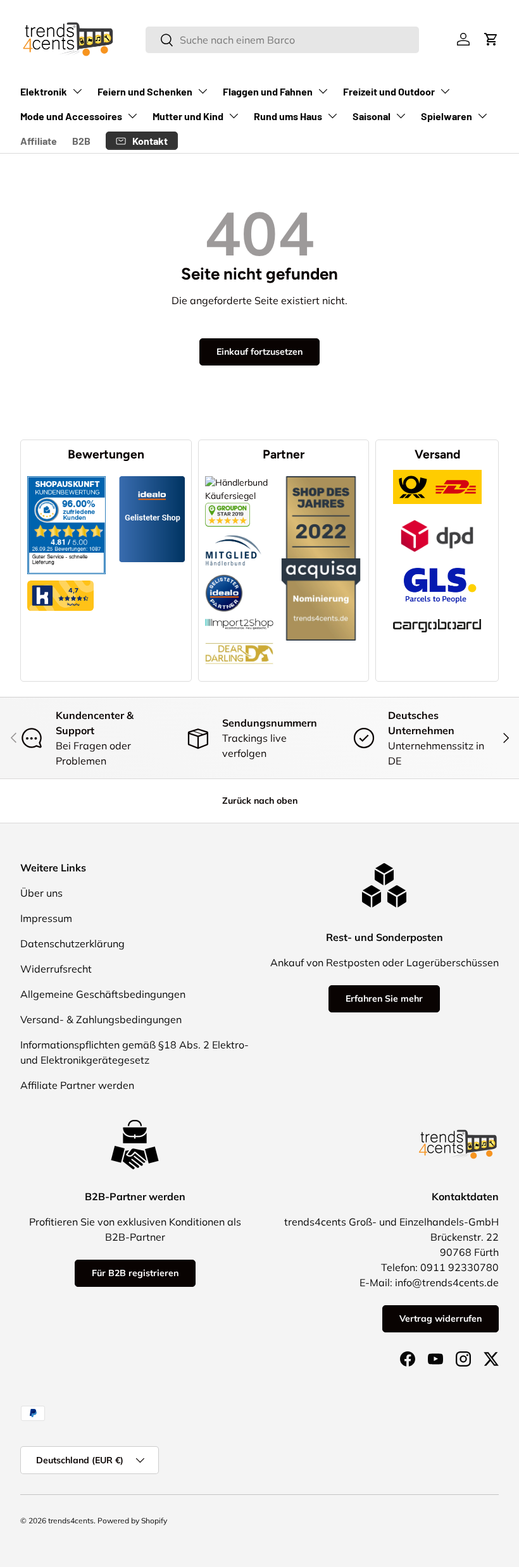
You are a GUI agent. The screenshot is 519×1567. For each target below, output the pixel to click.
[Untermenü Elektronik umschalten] (77, 91)
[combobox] (282, 40)
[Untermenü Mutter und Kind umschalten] (233, 115)
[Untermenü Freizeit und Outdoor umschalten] (445, 91)
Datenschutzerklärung (72, 943)
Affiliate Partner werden (77, 1085)
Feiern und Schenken (144, 91)
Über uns (41, 893)
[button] (491, 39)
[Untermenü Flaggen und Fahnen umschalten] (322, 91)
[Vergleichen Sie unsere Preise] (227, 509)
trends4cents (71, 1520)
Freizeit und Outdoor (389, 91)
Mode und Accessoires (71, 116)
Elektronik (43, 91)
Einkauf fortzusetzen (259, 351)
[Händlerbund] (233, 533)
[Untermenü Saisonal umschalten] (400, 115)
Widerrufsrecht (56, 968)
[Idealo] (224, 574)
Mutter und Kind (188, 116)
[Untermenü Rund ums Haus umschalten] (332, 115)
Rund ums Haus (288, 116)
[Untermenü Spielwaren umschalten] (482, 115)
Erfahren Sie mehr (384, 998)
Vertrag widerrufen (440, 1318)
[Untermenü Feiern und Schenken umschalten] (202, 91)
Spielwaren (446, 116)
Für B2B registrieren (135, 1273)
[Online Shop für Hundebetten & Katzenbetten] (239, 636)
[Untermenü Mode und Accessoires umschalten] (132, 115)
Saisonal (372, 116)
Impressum (46, 918)
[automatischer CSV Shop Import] (239, 618)
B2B (81, 141)
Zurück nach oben (259, 800)
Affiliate (38, 141)
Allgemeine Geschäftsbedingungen (102, 994)
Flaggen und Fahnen (268, 91)
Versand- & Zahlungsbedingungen (101, 1019)
